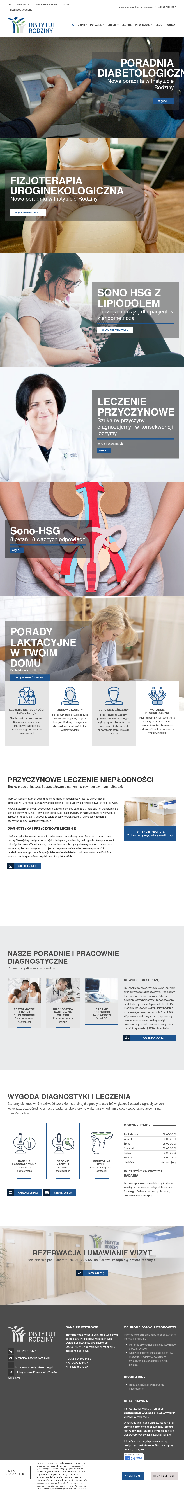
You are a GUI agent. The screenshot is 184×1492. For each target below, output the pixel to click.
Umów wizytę (95, 1273)
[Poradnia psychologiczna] (157, 695)
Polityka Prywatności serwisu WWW (69, 1489)
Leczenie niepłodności (26, 710)
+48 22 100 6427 (25, 1350)
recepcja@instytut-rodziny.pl (32, 1357)
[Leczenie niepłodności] (24, 990)
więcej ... (163, 101)
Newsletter (69, 4)
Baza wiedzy (24, 4)
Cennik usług (63, 1192)
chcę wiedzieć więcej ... (30, 677)
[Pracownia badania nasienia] (63, 990)
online (135, 7)
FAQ (10, 4)
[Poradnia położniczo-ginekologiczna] (70, 695)
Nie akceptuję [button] (164, 1476)
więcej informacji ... (28, 212)
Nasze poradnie (153, 1037)
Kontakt (171, 24)
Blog (159, 24)
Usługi (112, 24)
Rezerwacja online (21, 9)
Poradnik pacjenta (47, 4)
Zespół (127, 24)
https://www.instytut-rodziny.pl (34, 1367)
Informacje (142, 24)
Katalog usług (28, 1192)
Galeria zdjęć (27, 866)
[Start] (73, 25)
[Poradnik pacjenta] (150, 811)
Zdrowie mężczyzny (114, 710)
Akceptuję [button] (133, 1476)
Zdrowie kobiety (70, 710)
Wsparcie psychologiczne (157, 711)
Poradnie (96, 24)
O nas (81, 24)
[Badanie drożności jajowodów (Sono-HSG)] (101, 990)
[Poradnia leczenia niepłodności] (27, 695)
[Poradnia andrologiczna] (114, 695)
